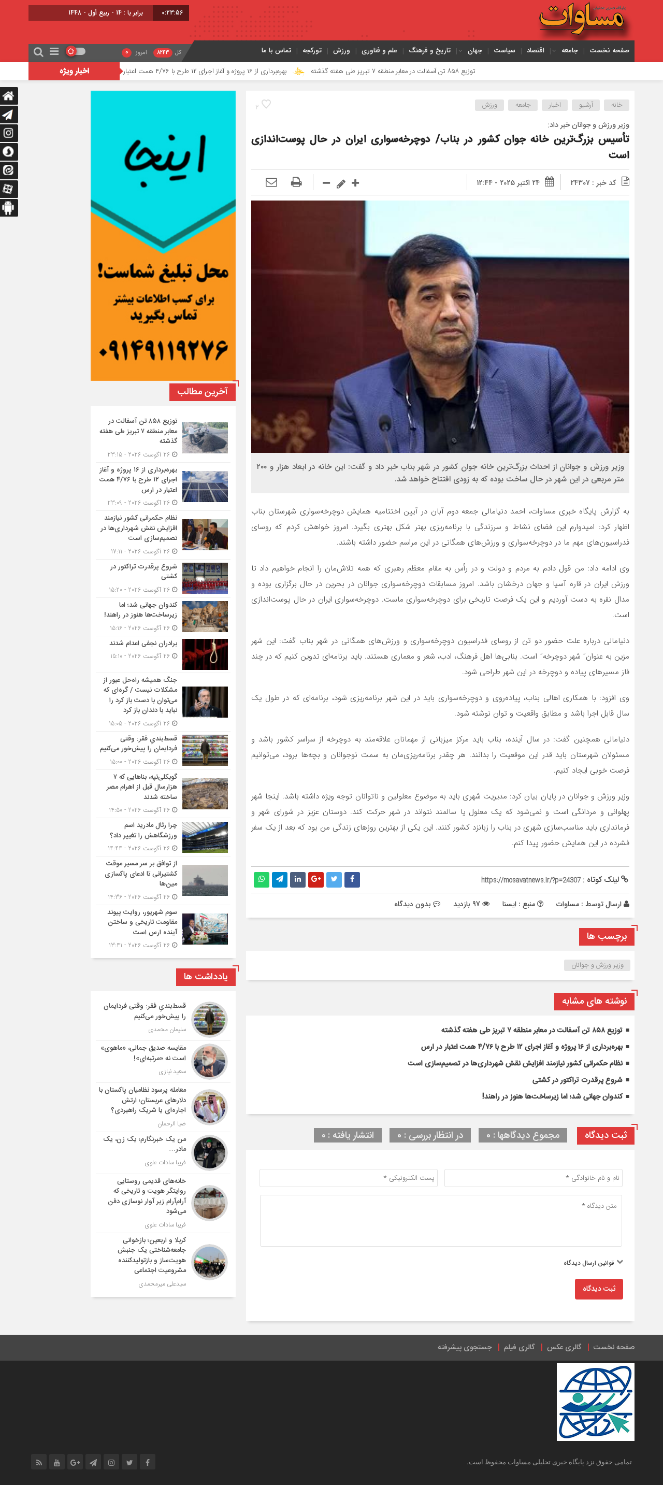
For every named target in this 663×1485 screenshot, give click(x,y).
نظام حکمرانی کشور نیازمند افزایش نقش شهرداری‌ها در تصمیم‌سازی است (515, 1064)
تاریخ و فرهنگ (430, 50)
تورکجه (312, 50)
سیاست (504, 50)
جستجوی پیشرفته (465, 1347)
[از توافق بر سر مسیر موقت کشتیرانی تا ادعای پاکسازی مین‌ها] (163, 880)
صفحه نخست (609, 50)
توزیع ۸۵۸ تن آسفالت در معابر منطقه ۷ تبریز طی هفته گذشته (458, 71)
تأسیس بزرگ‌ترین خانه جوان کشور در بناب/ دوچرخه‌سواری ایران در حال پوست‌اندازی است (440, 147)
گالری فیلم (519, 1347)
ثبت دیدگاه (599, 1289)
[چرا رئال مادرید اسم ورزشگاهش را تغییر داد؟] (163, 837)
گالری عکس (564, 1347)
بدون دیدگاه (412, 904)
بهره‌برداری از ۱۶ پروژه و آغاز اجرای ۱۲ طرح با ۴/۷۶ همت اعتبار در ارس (259, 71)
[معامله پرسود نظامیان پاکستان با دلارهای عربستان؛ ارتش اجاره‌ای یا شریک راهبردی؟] (163, 1107)
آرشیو (586, 105)
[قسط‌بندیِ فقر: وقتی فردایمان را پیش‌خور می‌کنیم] (163, 750)
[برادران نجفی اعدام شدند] (163, 654)
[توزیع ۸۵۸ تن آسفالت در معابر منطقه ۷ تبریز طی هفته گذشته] (163, 438)
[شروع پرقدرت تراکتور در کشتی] (163, 578)
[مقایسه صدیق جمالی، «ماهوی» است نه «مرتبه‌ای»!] (163, 1061)
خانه (617, 105)
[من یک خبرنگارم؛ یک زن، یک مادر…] (163, 1153)
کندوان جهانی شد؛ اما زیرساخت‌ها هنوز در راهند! (552, 1097)
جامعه (569, 50)
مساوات (567, 904)
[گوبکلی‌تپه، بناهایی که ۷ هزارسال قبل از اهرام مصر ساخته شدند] (163, 794)
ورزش (341, 50)
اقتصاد (535, 50)
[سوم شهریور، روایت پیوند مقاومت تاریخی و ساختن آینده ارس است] (163, 928)
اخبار (555, 105)
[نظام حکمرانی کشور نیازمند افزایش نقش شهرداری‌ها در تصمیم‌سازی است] (163, 535)
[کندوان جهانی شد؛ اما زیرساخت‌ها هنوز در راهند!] (163, 617)
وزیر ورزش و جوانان (597, 965)
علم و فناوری (379, 50)
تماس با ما (276, 50)
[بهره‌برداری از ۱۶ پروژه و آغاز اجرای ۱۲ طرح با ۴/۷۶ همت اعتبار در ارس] (163, 487)
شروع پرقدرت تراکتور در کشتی (577, 1080)
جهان (475, 50)
